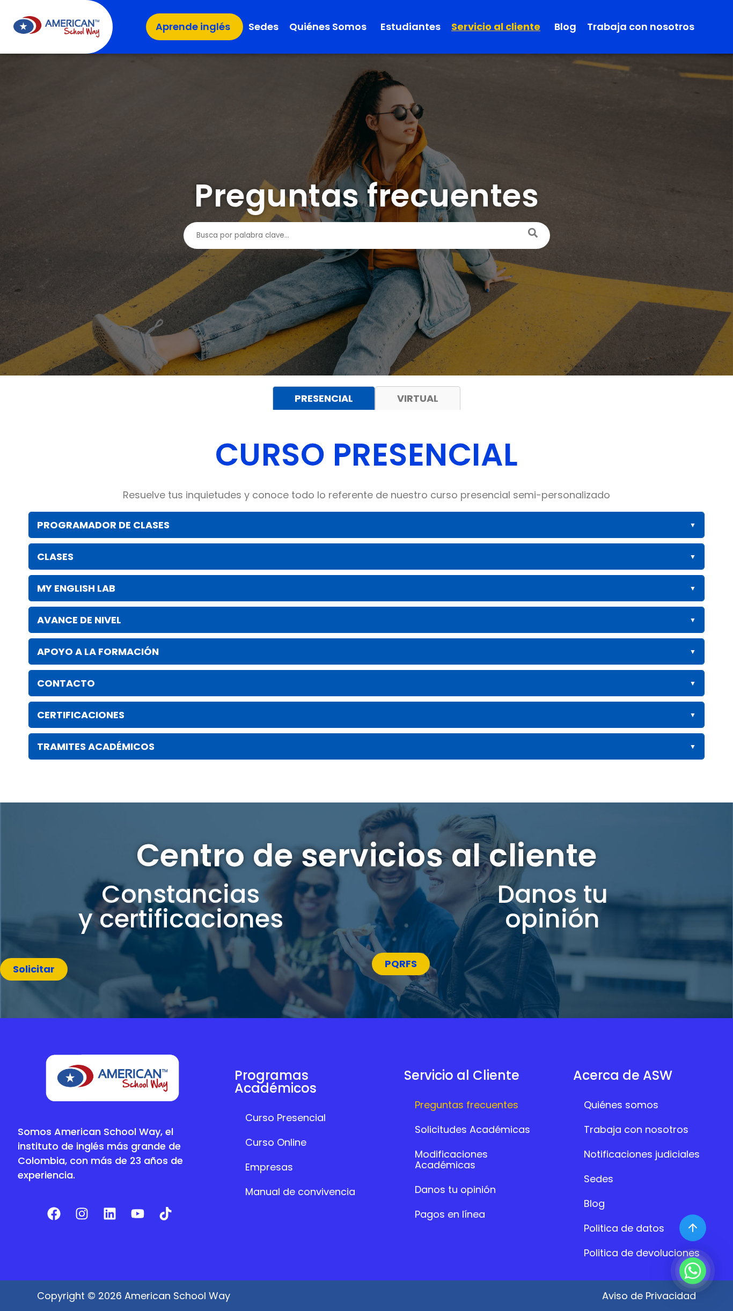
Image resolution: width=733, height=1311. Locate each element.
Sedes (263, 26)
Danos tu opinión (455, 1189)
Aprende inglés (193, 26)
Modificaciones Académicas (451, 1159)
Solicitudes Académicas (472, 1129)
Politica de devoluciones (642, 1253)
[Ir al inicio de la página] (692, 1227)
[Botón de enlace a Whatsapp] (692, 1270)
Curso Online (275, 1142)
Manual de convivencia (300, 1191)
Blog (565, 26)
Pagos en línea (450, 1214)
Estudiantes (410, 26)
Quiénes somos (621, 1104)
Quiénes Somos (327, 26)
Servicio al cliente (495, 26)
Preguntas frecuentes (466, 1104)
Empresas (269, 1167)
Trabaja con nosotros (640, 26)
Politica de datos (624, 1228)
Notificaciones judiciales (642, 1154)
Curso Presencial (285, 1117)
